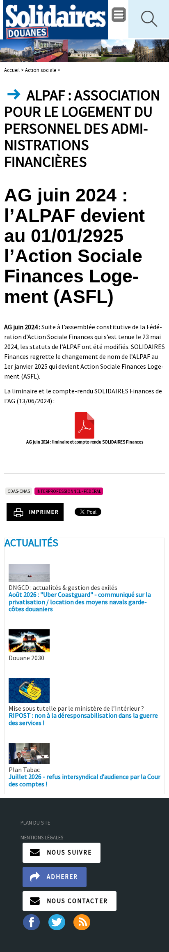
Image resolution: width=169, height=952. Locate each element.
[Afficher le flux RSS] (82, 921)
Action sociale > (42, 70)
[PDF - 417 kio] (84, 425)
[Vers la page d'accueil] (55, 19)
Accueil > (14, 70)
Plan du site (35, 822)
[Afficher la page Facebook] (31, 921)
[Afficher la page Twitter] (56, 921)
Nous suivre (69, 852)
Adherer (62, 876)
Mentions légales (42, 837)
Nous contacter (77, 901)
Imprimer (44, 511)
